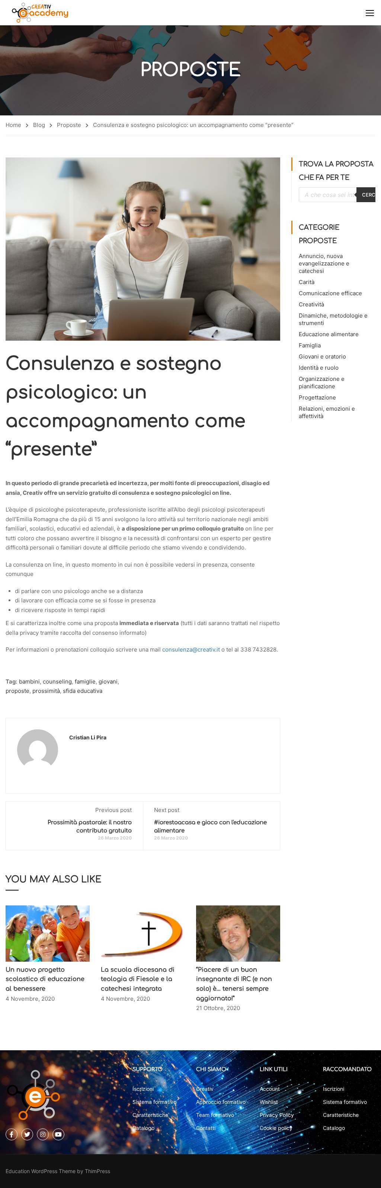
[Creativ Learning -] (40, 12)
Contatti (205, 1128)
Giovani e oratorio (322, 356)
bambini (29, 681)
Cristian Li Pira (87, 737)
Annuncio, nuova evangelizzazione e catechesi (324, 263)
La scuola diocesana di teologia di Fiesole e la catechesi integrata (138, 979)
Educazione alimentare (329, 334)
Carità (306, 282)
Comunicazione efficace (330, 293)
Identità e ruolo (319, 367)
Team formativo (215, 1115)
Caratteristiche (150, 1115)
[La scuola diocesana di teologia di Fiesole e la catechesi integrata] (143, 933)
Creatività (311, 304)
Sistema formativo (154, 1102)
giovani (108, 681)
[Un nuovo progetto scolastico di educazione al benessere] (48, 933)
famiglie (85, 681)
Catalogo (143, 1128)
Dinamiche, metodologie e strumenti (333, 319)
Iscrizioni (143, 1089)
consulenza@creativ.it (191, 649)
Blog (39, 124)
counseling (57, 681)
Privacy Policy (277, 1115)
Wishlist (269, 1102)
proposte (17, 690)
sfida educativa (82, 690)
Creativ (205, 1089)
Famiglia (310, 345)
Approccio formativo (221, 1102)
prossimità (46, 690)
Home (13, 124)
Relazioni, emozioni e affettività (327, 412)
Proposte (69, 124)
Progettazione (317, 397)
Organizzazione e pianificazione (322, 382)
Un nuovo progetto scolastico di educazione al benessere (45, 979)
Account (270, 1089)
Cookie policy (276, 1128)
